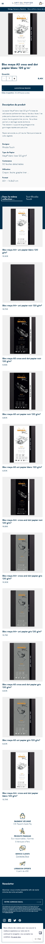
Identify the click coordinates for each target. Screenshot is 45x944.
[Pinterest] (20, 921)
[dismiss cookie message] (40, 932)
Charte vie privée (9, 912)
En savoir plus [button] (16, 937)
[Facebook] (10, 921)
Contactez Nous (22, 857)
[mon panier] (40, 3)
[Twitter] (15, 921)
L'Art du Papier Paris (22, 3)
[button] (19, 51)
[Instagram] (4, 921)
